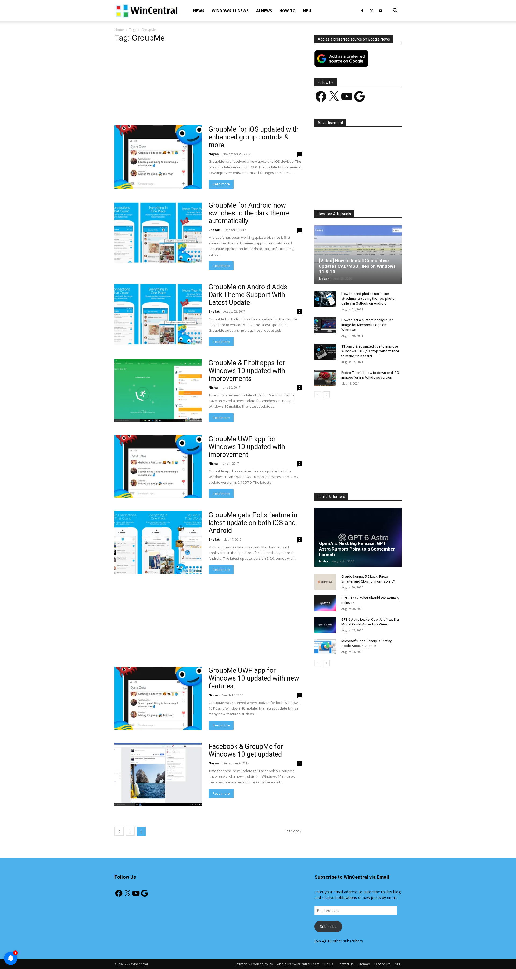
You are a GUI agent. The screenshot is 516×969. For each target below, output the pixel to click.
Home (119, 29)
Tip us (328, 964)
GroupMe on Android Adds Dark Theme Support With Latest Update (248, 294)
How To (288, 10)
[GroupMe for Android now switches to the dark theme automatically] (158, 232)
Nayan (214, 154)
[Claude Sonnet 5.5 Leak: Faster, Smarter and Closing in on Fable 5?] (325, 582)
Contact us (345, 964)
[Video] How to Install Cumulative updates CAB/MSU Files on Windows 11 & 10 (357, 266)
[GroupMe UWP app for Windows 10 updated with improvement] (158, 466)
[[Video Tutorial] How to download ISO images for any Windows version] (325, 378)
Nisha (213, 387)
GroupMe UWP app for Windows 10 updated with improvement (247, 446)
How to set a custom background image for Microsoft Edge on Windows (367, 325)
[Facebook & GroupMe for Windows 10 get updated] (158, 774)
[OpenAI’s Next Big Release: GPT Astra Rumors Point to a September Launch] (358, 537)
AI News (264, 10)
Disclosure (382, 964)
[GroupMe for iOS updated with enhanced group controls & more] (158, 157)
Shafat (214, 230)
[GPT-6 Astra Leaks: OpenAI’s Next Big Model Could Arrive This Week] (325, 625)
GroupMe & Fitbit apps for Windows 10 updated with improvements (247, 370)
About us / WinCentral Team (298, 964)
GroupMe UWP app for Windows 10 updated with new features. (254, 678)
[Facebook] (362, 10)
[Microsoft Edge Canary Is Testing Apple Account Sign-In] (325, 646)
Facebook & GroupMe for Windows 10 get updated (246, 750)
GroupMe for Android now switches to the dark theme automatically (249, 213)
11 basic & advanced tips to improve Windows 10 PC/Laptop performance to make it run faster (370, 351)
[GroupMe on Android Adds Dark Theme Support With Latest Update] (158, 314)
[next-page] (326, 394)
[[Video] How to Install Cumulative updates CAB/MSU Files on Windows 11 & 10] (358, 254)
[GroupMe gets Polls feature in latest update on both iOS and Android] (158, 542)
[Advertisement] (208, 85)
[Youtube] (381, 10)
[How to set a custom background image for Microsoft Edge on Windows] (325, 325)
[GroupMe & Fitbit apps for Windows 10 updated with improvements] (158, 390)
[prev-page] (119, 831)
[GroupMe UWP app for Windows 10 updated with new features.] (158, 698)
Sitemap (364, 964)
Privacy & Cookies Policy (254, 964)
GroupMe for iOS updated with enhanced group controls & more (254, 137)
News (198, 10)
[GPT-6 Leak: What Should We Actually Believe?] (325, 603)
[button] (395, 11)
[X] (371, 10)
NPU (307, 10)
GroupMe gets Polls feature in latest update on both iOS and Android (253, 522)
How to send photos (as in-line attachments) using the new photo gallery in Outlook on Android (368, 298)
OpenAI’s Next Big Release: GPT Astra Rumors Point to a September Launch (357, 549)
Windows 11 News (230, 10)
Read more (221, 184)
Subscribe (328, 926)
